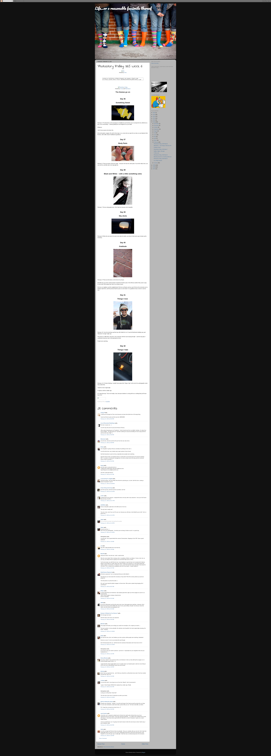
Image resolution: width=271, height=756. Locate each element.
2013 (154, 116)
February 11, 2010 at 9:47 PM (107, 474)
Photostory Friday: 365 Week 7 (161, 149)
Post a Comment (103, 738)
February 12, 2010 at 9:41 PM (107, 686)
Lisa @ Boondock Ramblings (108, 423)
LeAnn (102, 495)
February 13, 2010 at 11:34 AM (108, 697)
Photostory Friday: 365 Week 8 (161, 143)
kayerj (102, 465)
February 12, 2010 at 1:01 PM (107, 653)
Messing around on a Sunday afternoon (162, 156)
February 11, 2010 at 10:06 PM (108, 483)
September (156, 129)
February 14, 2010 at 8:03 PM (107, 725)
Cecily (121, 88)
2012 (154, 118)
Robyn (102, 590)
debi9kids (103, 505)
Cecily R (103, 412)
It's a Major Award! (158, 160)
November (156, 125)
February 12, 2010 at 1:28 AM (107, 541)
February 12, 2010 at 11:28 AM (108, 631)
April (155, 138)
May (155, 136)
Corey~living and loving (106, 487)
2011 (154, 120)
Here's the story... (155, 63)
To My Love (156, 153)
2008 (154, 167)
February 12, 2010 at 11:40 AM (108, 644)
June (155, 134)
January (156, 162)
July (155, 132)
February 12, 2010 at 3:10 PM (107, 676)
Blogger (143, 752)
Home (123, 744)
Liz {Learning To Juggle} (106, 478)
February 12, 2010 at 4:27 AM (107, 568)
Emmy (102, 446)
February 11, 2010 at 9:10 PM (107, 461)
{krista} (102, 671)
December (156, 123)
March (155, 140)
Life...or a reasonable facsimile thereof (123, 8)
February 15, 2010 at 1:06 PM (107, 735)
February (156, 142)
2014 (154, 114)
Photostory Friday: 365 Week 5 (161, 158)
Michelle (103, 623)
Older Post (145, 744)
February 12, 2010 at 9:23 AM (107, 608)
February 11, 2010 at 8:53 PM (107, 418)
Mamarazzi (127, 88)
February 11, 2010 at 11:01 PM (107, 515)
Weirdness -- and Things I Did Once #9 (162, 145)
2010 (154, 121)
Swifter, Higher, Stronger (159, 151)
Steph (102, 519)
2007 (154, 168)
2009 (154, 165)
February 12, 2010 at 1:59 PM (107, 667)
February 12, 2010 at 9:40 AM (107, 619)
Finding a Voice (157, 147)
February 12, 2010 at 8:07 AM (107, 586)
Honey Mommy (104, 658)
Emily (102, 635)
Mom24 (102, 553)
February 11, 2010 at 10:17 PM (108, 500)
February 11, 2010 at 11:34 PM (107, 532)
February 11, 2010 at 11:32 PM (107, 523)
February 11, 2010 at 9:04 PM (107, 434)
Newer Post (100, 744)
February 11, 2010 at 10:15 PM (108, 491)
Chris (125, 72)
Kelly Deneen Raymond (106, 572)
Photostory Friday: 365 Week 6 (161, 154)
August (155, 131)
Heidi (102, 729)
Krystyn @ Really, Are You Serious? (109, 613)
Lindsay (103, 680)
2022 (154, 112)
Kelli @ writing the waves (107, 701)
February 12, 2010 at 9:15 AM (107, 598)
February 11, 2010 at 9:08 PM (107, 442)
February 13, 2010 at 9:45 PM (107, 709)
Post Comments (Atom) (109, 746)
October (156, 127)
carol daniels (104, 713)
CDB (102, 602)
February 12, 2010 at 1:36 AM (107, 549)
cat (101, 545)
